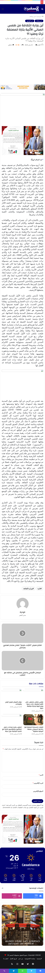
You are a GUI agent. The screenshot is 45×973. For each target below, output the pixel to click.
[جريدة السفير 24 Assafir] (31, 9)
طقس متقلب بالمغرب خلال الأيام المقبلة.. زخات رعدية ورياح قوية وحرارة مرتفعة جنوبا (34, 705)
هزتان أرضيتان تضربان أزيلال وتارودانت (13, 703)
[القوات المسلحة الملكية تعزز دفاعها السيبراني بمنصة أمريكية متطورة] (33, 719)
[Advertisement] (22, 65)
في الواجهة (30, 21)
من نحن (20, 958)
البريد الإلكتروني (38, 783)
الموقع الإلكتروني (38, 791)
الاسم (41, 775)
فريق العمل (13, 958)
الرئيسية (39, 16)
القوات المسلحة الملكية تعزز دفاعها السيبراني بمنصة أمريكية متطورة (33, 729)
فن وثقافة (32, 16)
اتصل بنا (5, 958)
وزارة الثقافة (28, 588)
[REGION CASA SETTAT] (22, 140)
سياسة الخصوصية (30, 958)
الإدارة (39, 45)
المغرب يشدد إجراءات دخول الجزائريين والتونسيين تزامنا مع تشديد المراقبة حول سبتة (12, 729)
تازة (39, 588)
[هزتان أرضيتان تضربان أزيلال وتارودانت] (12, 694)
